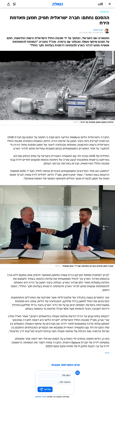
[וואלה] (57, 4)
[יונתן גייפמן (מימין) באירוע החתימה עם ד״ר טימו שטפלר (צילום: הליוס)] (57, 227)
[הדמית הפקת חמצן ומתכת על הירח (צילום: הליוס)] (57, 88)
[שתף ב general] (8, 4)
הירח (107, 353)
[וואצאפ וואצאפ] (14, 4)
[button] (100, 4)
